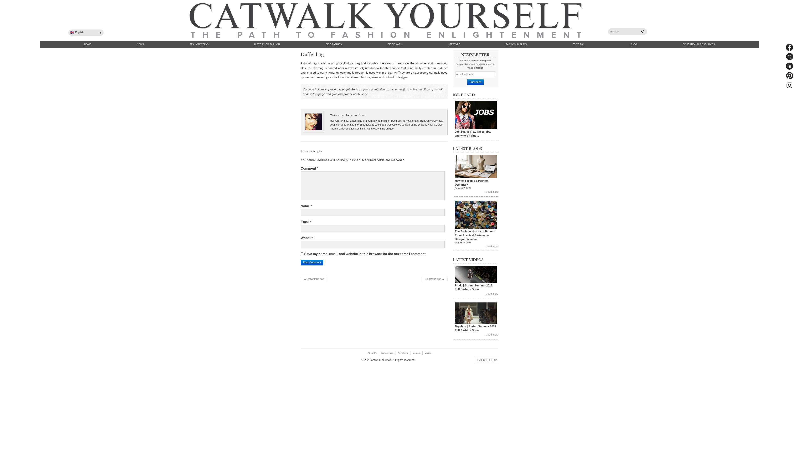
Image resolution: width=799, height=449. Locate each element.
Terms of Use (387, 353)
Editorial (578, 44)
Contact (416, 353)
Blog (633, 44)
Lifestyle (454, 44)
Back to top (487, 360)
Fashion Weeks (199, 44)
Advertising (403, 353)
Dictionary (394, 44)
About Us (372, 353)
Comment (309, 168)
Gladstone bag (434, 279)
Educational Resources (699, 44)
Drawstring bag (314, 279)
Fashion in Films (516, 44)
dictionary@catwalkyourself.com (411, 89)
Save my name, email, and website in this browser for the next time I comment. (365, 254)
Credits (428, 353)
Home (87, 44)
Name (306, 206)
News (140, 44)
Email (306, 222)
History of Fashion (267, 44)
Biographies (334, 44)
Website (307, 238)
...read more (491, 191)
